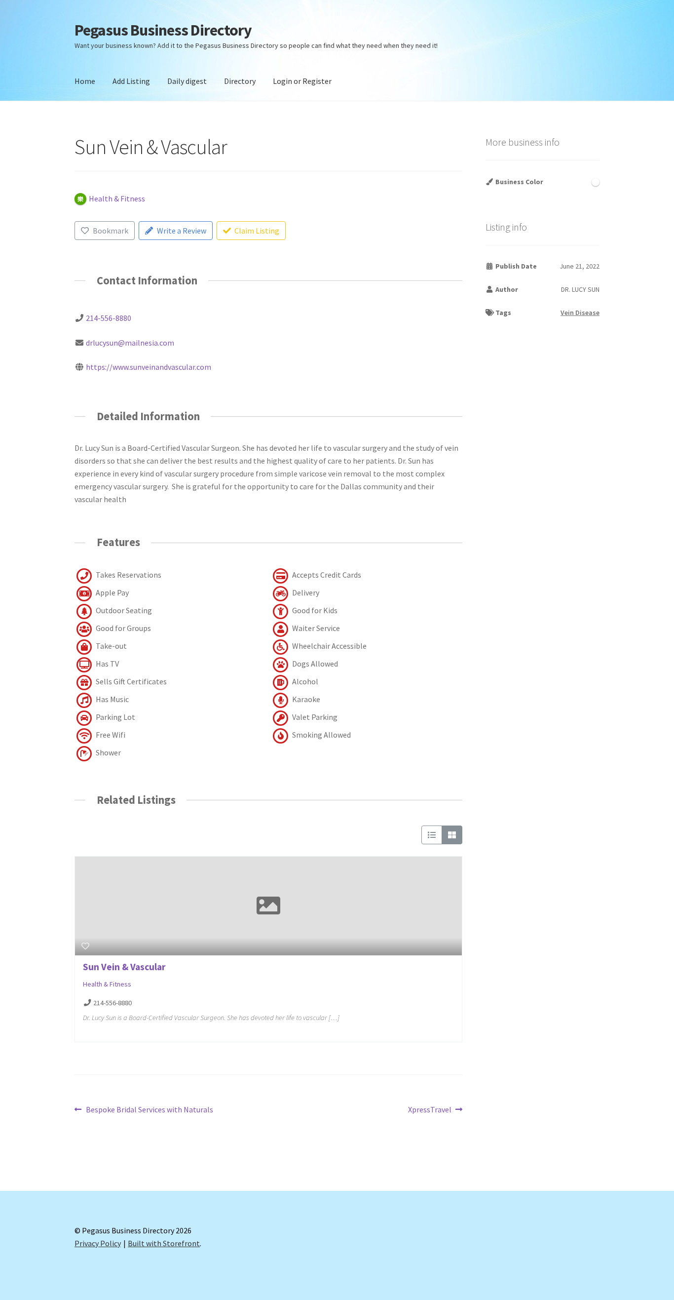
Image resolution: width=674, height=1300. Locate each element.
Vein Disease (580, 312)
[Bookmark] (85, 946)
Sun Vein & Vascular (124, 967)
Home (85, 81)
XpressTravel (429, 1110)
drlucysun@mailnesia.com (130, 343)
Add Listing (131, 81)
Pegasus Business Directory (163, 30)
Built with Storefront (164, 1243)
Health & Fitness (107, 984)
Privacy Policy (98, 1243)
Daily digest (187, 81)
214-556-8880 (108, 318)
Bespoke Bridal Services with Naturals (149, 1110)
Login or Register (302, 81)
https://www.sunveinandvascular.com (148, 367)
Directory (240, 81)
